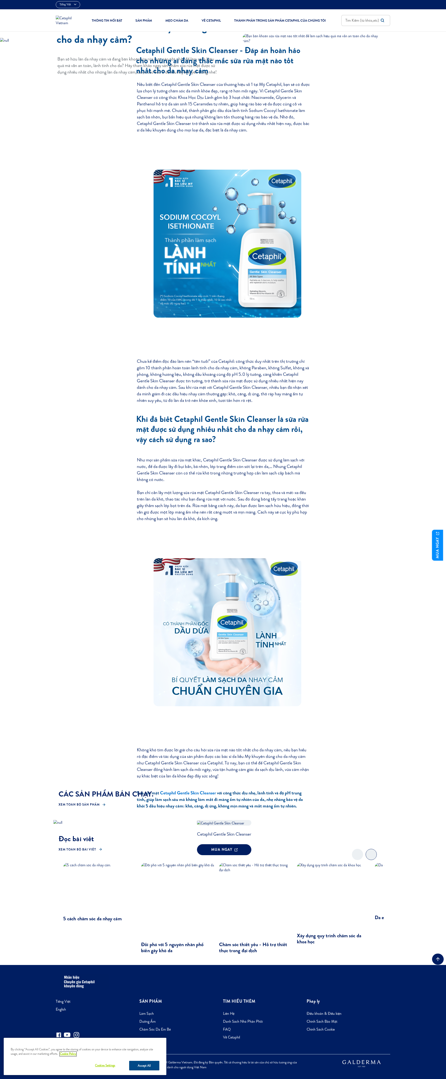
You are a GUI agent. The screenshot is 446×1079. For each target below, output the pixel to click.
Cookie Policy (68, 1054)
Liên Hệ (228, 1013)
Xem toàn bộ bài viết (77, 849)
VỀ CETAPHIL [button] (211, 20)
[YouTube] (67, 1035)
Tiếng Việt (63, 1001)
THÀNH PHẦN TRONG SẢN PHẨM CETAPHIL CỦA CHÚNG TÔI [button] (280, 20)
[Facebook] (59, 1035)
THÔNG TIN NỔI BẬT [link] (107, 20)
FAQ (227, 1029)
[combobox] (365, 20)
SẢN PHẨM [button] (143, 20)
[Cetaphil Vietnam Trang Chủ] (66, 19)
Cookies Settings (105, 1065)
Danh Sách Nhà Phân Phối (243, 1021)
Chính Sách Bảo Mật (322, 1021)
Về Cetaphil (231, 1037)
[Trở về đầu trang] (438, 959)
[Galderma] (361, 1063)
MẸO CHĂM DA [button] (176, 20)
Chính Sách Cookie (321, 1029)
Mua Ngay (437, 547)
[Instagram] (76, 1035)
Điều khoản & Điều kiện (324, 1013)
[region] (85, 1056)
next (371, 858)
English (61, 1009)
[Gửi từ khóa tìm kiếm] (382, 20)
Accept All (144, 1066)
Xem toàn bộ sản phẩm (79, 805)
